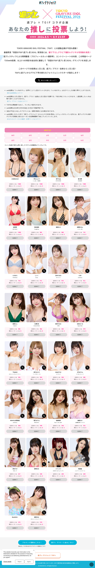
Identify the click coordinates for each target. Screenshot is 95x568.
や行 (47, 140)
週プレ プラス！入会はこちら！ (63, 542)
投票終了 (15, 190)
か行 (30, 135)
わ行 (82, 140)
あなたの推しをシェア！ (49, 80)
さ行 (47, 135)
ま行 (30, 140)
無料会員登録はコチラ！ (15, 93)
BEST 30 (47, 130)
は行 (12, 140)
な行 (82, 135)
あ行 (12, 135)
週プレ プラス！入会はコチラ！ (17, 101)
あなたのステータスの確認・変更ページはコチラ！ (24, 119)
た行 (64, 135)
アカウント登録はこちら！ (32, 542)
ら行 (64, 140)
